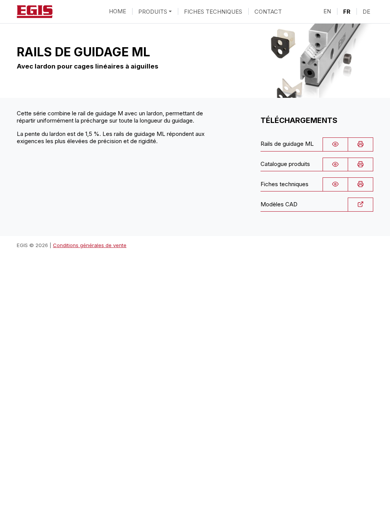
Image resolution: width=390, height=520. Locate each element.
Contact (268, 11)
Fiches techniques (213, 11)
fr (346, 11)
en (327, 11)
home (117, 11)
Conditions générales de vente (89, 245)
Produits (152, 11)
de (366, 11)
